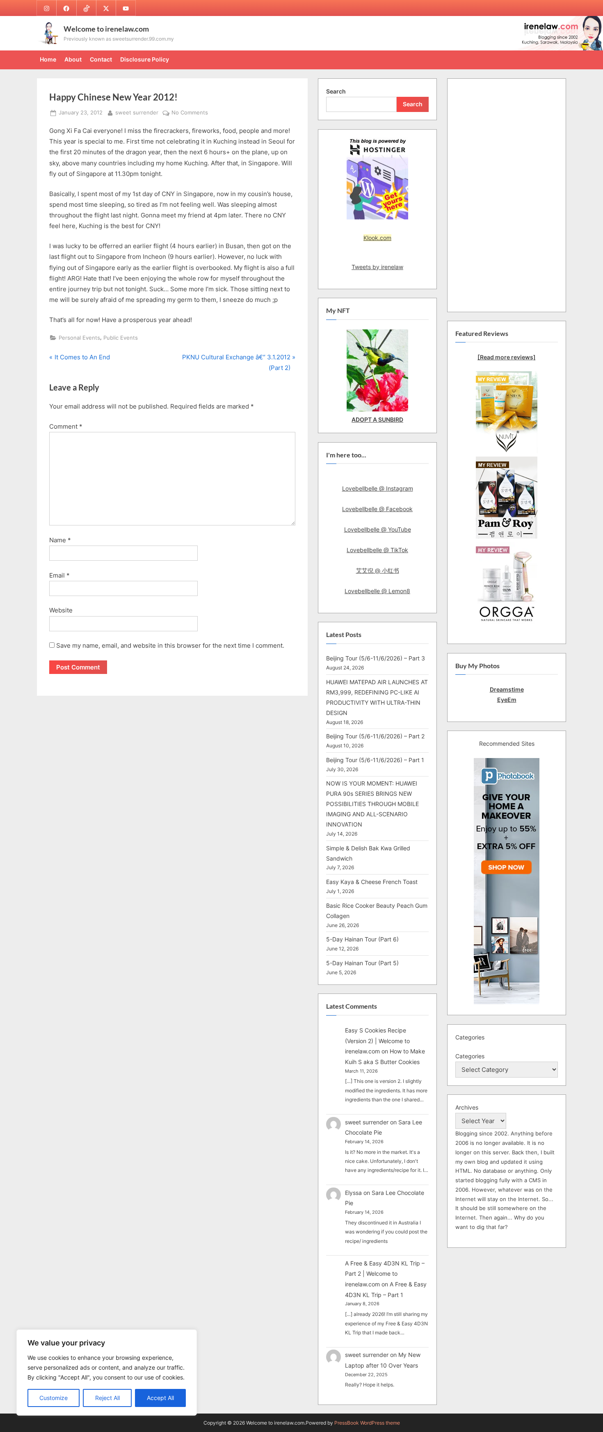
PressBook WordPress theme (367, 1423)
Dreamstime (507, 689)
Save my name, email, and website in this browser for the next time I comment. (170, 645)
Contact (101, 59)
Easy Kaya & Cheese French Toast (372, 881)
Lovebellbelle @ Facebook (377, 508)
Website (61, 610)
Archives (466, 1107)
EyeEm (506, 699)
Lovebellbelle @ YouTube (377, 529)
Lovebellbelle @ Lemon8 (377, 590)
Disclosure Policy (144, 59)
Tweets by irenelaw (377, 266)
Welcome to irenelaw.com (106, 28)
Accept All (160, 1397)
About (73, 59)
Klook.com (377, 237)
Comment (65, 426)
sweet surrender (136, 112)
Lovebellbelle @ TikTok (377, 549)
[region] (106, 1372)
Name (60, 540)
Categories (469, 1056)
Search (336, 91)
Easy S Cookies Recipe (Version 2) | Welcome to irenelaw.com (377, 1041)
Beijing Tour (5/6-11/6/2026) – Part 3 (375, 658)
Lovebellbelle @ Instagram (377, 488)
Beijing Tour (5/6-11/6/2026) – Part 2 (375, 736)
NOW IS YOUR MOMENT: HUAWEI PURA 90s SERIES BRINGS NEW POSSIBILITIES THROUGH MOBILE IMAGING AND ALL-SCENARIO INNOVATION (372, 804)
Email (59, 575)
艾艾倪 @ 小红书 (377, 570)
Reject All (107, 1397)
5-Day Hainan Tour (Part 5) (362, 962)
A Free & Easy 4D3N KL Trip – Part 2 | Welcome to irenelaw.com (385, 1274)
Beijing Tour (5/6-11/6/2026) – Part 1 (375, 759)
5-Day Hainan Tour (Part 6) (362, 939)
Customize (53, 1397)
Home (48, 59)
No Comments (189, 113)
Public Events (120, 338)
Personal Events (79, 338)
